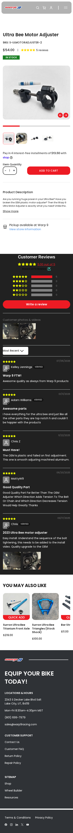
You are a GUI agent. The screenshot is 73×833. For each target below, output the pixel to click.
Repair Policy (13, 763)
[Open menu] (65, 8)
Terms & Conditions (18, 817)
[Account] (51, 8)
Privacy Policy (44, 817)
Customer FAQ (14, 749)
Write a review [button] (36, 304)
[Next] (65, 115)
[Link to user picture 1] (12, 561)
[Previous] (60, 115)
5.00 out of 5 (46, 264)
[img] (9, 361)
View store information (25, 229)
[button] (28, 50)
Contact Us (12, 742)
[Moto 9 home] (13, 8)
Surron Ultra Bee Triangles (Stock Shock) (43, 628)
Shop (8, 783)
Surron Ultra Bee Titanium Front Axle (16, 626)
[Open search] (37, 8)
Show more (11, 211)
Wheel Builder (13, 790)
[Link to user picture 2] (32, 561)
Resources (11, 797)
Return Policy (13, 756)
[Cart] (44, 8)
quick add (16, 617)
